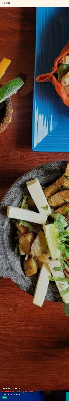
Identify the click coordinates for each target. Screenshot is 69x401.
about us (29, 3)
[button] (1, 400)
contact (63, 3)
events (58, 3)
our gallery (40, 3)
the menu (34, 3)
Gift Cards (54, 3)
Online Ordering (47, 3)
